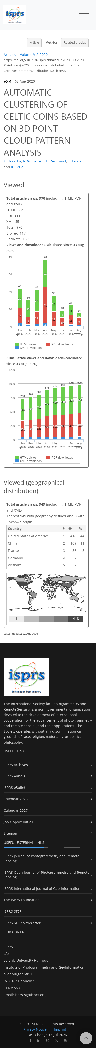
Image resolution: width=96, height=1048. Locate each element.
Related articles (75, 42)
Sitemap (10, 833)
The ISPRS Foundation (22, 900)
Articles (10, 54)
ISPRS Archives (16, 764)
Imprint (60, 1029)
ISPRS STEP (13, 911)
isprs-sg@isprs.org (30, 994)
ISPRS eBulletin (16, 787)
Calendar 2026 (16, 799)
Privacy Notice (35, 1029)
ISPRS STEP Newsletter (22, 923)
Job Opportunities (18, 822)
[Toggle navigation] (84, 11)
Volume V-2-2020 (34, 54)
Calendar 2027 (16, 810)
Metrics (51, 42)
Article (34, 42)
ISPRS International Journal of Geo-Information (42, 888)
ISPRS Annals (14, 776)
